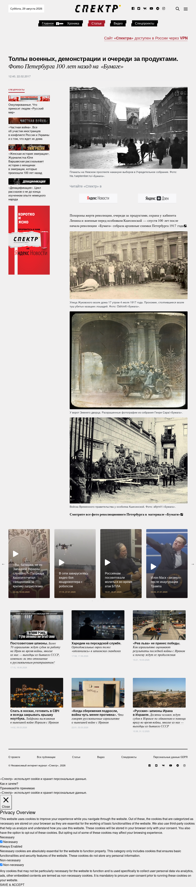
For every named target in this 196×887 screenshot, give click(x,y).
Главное (48, 23)
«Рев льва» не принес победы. (159, 648)
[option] (29, 563)
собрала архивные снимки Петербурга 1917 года (148, 225)
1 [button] (92, 601)
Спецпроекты (144, 23)
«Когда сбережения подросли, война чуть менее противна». (97, 716)
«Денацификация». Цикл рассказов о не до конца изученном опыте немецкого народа (27, 193)
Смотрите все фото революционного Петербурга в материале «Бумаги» (125, 514)
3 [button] (104, 601)
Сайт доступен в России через (146, 38)
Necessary (10, 842)
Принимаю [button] (7, 788)
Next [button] (193, 563)
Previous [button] (3, 563)
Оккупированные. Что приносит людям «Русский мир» (25, 108)
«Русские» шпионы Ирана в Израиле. (159, 718)
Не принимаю (25, 788)
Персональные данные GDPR (170, 757)
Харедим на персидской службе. (96, 647)
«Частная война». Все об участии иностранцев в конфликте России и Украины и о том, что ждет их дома (28, 133)
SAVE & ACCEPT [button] (12, 884)
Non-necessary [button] (10, 860)
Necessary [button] (7, 837)
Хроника (73, 23)
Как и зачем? (9, 783)
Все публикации (46, 757)
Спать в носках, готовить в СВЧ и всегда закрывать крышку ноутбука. (34, 716)
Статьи (96, 23)
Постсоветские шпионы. (35, 652)
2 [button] (98, 601)
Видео (118, 23)
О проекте (14, 757)
